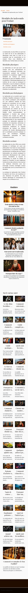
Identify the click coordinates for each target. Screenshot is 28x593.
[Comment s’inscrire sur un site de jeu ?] (20, 466)
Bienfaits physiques (7, 41)
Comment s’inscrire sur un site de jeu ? (20, 474)
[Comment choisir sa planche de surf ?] (14, 220)
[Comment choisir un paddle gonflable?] (20, 361)
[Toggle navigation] (3, 3)
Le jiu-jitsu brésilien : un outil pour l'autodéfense (8, 307)
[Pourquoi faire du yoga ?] (14, 266)
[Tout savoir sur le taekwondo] (14, 244)
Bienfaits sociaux (7, 47)
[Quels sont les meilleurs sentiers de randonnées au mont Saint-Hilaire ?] (20, 528)
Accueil (3, 10)
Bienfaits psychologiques (9, 44)
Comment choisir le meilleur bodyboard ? (8, 411)
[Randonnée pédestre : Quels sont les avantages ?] (8, 507)
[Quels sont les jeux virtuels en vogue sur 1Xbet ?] (20, 340)
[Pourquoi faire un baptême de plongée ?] (20, 486)
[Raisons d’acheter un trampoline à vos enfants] (8, 466)
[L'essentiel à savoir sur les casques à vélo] (20, 382)
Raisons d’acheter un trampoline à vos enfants (8, 474)
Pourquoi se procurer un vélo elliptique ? (8, 390)
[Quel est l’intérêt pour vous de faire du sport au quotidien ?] (20, 507)
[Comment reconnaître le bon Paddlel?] (14, 553)
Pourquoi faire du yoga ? (14, 274)
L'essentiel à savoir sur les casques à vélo (20, 390)
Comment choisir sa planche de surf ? (14, 229)
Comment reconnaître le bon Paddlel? (14, 562)
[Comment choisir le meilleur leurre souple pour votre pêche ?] (8, 319)
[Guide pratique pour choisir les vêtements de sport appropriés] (8, 340)
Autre (7, 10)
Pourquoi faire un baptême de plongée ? (20, 495)
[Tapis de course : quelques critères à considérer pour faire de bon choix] (8, 486)
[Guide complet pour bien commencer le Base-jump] (20, 319)
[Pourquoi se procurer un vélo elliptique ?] (8, 382)
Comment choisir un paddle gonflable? (20, 369)
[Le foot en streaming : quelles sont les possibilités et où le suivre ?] (8, 361)
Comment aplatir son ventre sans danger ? (8, 453)
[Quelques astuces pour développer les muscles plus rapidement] (20, 445)
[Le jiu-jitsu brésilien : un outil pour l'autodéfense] (8, 298)
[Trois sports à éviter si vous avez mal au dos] (14, 196)
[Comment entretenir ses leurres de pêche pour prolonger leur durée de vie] (20, 298)
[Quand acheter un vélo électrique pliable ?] (8, 528)
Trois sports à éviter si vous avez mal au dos (14, 205)
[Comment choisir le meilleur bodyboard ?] (8, 403)
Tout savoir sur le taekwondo (14, 252)
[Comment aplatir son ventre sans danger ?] (8, 445)
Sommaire (7, 39)
